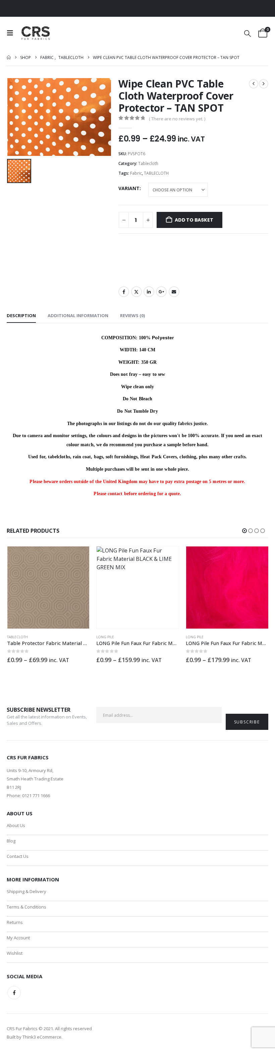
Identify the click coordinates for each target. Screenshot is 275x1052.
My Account (18, 938)
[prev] (253, 84)
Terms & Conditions (26, 907)
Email (174, 291)
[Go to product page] (48, 587)
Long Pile (105, 637)
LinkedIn (149, 291)
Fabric (136, 173)
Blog (11, 841)
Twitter (136, 291)
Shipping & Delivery (26, 891)
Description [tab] (21, 315)
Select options (78, 557)
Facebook (123, 291)
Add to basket (194, 220)
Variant (129, 188)
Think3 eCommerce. (42, 1037)
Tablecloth (148, 163)
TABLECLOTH (156, 173)
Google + (161, 291)
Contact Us (18, 856)
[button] (12, 33)
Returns (15, 922)
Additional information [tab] (78, 315)
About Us (16, 825)
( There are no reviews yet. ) (177, 119)
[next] (263, 84)
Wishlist (14, 953)
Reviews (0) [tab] (132, 315)
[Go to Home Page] (9, 57)
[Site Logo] (36, 33)
